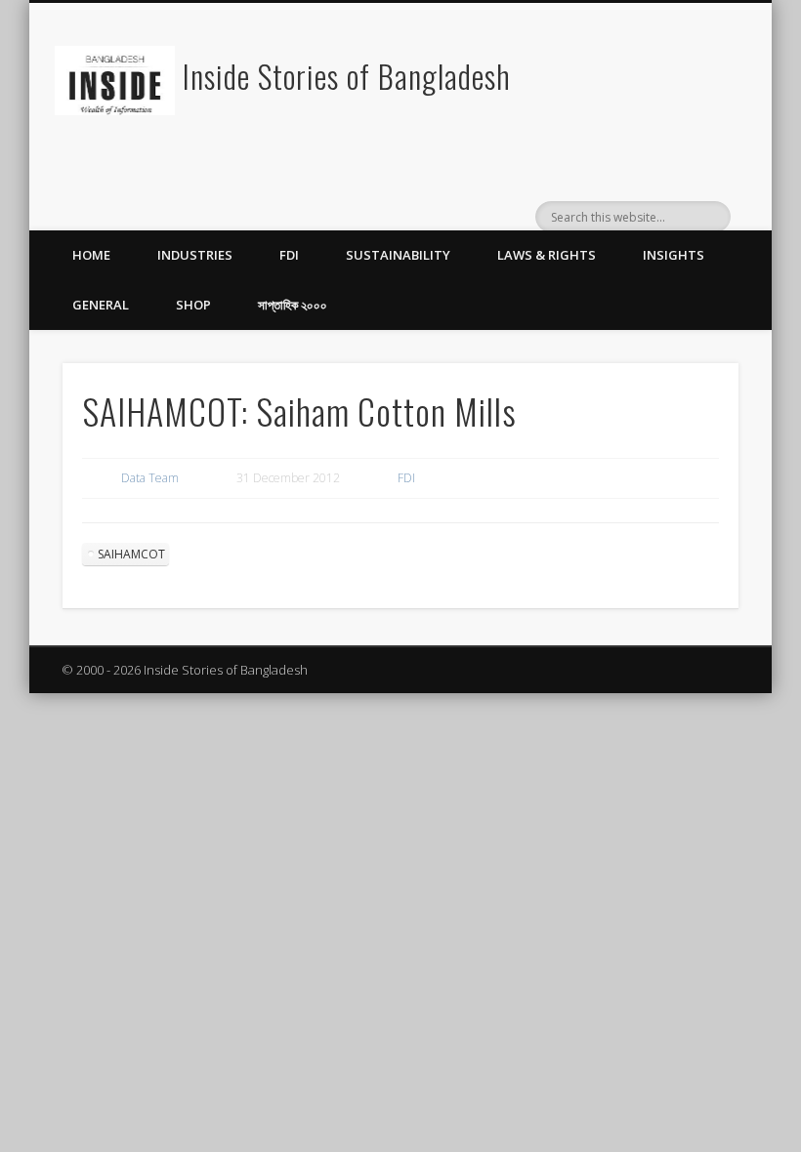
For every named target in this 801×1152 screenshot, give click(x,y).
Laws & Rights (546, 255)
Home (91, 255)
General (100, 304)
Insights (673, 255)
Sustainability (398, 255)
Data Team (150, 478)
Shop (193, 304)
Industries (194, 255)
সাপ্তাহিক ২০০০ (292, 304)
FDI (289, 255)
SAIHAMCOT (131, 554)
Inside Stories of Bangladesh (347, 76)
